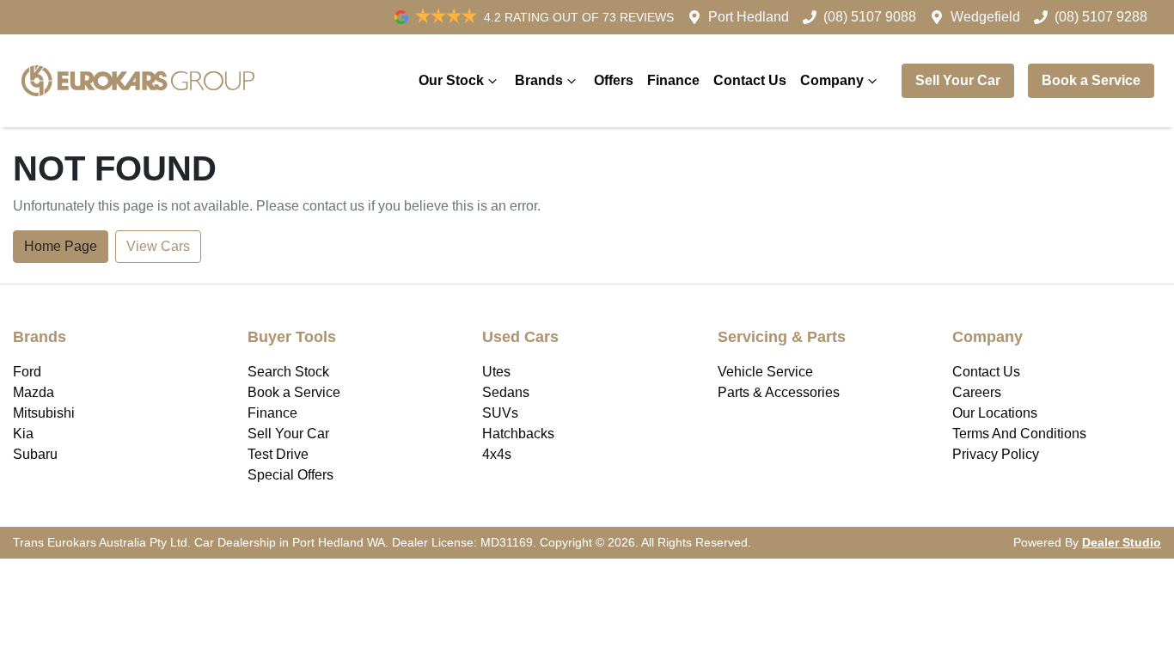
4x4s (496, 454)
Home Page (60, 246)
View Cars (158, 246)
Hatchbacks (518, 433)
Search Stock (288, 371)
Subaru (35, 454)
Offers (613, 80)
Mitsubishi (44, 413)
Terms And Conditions (1019, 433)
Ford (27, 371)
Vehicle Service (765, 371)
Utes (496, 371)
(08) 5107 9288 (1101, 16)
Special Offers (290, 475)
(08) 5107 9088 (869, 16)
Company (832, 80)
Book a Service (1091, 80)
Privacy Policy (995, 454)
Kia (23, 433)
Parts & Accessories (779, 392)
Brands (539, 80)
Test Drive (278, 454)
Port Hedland (748, 16)
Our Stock (451, 80)
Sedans (505, 392)
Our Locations (994, 413)
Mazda (33, 392)
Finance (673, 80)
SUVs (500, 413)
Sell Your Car (957, 80)
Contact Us (749, 80)
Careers (976, 392)
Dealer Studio (1121, 542)
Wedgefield (985, 16)
